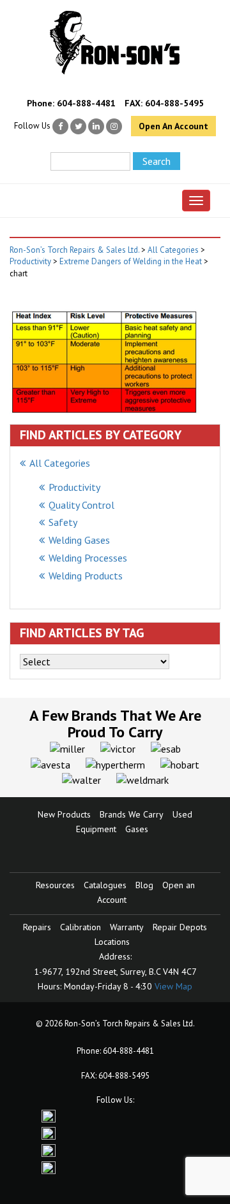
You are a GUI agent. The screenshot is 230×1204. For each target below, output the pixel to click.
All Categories (59, 463)
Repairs (37, 927)
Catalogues (105, 885)
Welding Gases (79, 540)
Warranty (127, 927)
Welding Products (86, 575)
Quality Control (81, 505)
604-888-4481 (86, 103)
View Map (173, 986)
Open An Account (173, 126)
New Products (64, 814)
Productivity (74, 487)
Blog (144, 885)
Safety (63, 522)
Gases (136, 829)
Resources (55, 885)
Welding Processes (88, 557)
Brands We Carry (132, 814)
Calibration (80, 927)
